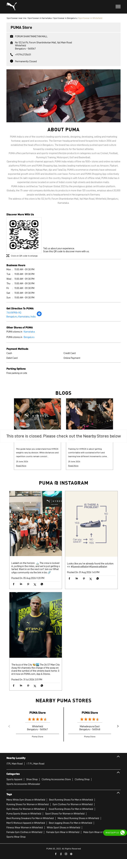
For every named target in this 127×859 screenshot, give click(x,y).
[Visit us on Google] (61, 854)
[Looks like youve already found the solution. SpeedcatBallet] (91, 524)
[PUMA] (11, 6)
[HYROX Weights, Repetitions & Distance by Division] (37, 414)
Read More (21, 465)
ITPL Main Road (14, 763)
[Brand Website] (71, 854)
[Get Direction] (39, 315)
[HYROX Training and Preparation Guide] (89, 414)
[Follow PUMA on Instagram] (66, 854)
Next (118, 726)
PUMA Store (37, 712)
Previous (9, 726)
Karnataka (29, 331)
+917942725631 (23, 54)
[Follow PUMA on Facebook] (56, 854)
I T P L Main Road (35, 763)
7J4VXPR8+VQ (13, 312)
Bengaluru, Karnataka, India (21, 316)
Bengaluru (29, 337)
